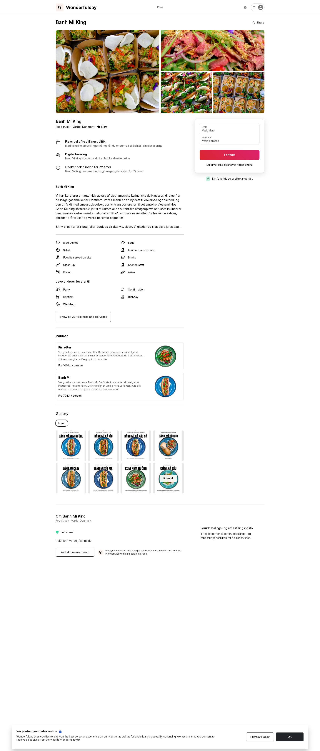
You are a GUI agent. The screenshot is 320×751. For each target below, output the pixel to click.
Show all (168, 478)
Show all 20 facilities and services (83, 316)
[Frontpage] (76, 7)
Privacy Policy (260, 737)
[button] (257, 7)
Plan (160, 7)
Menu (61, 423)
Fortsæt (229, 155)
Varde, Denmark (83, 126)
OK (290, 737)
